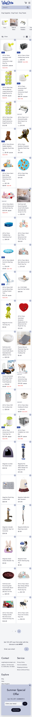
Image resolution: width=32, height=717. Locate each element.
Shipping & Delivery (22, 667)
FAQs (2, 681)
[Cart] (26, 2)
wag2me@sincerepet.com (8, 662)
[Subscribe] (25, 704)
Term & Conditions (22, 664)
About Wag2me (5, 683)
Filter (6, 36)
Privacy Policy (21, 662)
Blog (2, 679)
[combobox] (16, 7)
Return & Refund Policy (23, 669)
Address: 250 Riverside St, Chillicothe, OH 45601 (8, 665)
